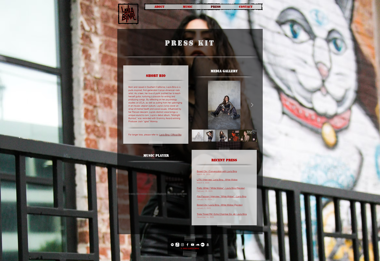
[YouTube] (192, 245)
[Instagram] (182, 245)
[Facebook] (187, 245)
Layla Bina (242, 214)
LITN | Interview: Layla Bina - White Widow (217, 179)
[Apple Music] (177, 245)
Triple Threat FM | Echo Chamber (213, 214)
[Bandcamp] (203, 245)
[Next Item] (252, 105)
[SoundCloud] (198, 245)
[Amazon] (208, 245)
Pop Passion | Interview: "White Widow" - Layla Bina (221, 196)
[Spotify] (172, 245)
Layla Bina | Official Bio (170, 134)
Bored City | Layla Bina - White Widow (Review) (220, 204)
